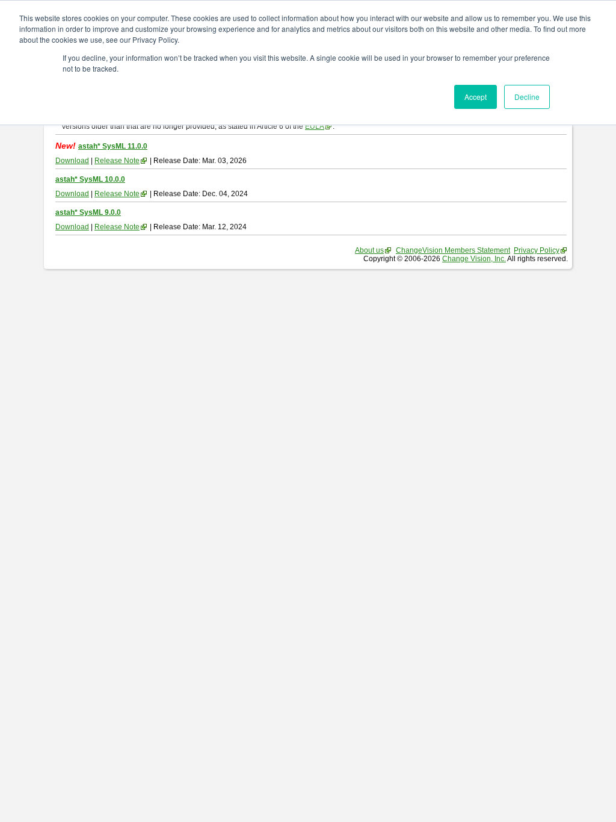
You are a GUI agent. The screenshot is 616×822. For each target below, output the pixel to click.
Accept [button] (475, 96)
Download (72, 160)
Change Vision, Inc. (474, 259)
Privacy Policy (536, 250)
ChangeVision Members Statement (453, 250)
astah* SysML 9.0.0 (88, 212)
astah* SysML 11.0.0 (112, 146)
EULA (314, 126)
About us (369, 250)
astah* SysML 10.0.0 (90, 179)
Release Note (117, 160)
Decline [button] (527, 96)
